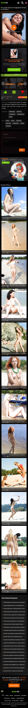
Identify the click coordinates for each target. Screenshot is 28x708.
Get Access (14, 685)
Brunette (19, 111)
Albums (11, 695)
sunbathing (15, 123)
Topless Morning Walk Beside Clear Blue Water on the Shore (15, 652)
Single (10, 116)
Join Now (6, 162)
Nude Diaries (17, 695)
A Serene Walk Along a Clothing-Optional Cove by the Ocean (15, 608)
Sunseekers (23, 695)
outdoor (8, 126)
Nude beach (12, 111)
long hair (8, 123)
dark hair (18, 120)
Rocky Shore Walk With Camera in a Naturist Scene (14, 661)
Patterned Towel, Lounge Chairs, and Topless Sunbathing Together (15, 614)
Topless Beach (20, 114)
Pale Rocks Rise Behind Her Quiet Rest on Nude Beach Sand (15, 639)
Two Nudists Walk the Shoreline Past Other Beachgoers (15, 630)
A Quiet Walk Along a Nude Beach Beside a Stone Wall (15, 658)
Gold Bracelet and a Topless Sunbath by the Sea (13, 624)
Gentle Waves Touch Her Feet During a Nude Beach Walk (15, 667)
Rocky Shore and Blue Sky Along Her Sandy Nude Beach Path (15, 655)
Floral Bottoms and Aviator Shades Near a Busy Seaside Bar (15, 627)
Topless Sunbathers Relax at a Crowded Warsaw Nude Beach (15, 605)
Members (13, 698)
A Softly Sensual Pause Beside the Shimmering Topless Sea (15, 649)
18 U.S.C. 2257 (8, 700)
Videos (7, 695)
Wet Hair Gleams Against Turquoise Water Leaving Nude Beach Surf (15, 633)
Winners (22, 97)
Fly (4, 3)
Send (22, 150)
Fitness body (12, 114)
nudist (7, 120)
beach (12, 120)
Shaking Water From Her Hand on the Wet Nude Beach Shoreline (15, 646)
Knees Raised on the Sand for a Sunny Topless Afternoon (15, 617)
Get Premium (9, 84)
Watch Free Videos (14, 69)
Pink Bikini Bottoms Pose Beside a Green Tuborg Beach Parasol (15, 602)
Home (3, 695)
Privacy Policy (15, 700)
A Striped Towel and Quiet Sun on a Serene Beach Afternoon (15, 621)
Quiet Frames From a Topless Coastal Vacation (13, 670)
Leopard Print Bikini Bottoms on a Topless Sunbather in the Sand (15, 642)
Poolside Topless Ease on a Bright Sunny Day (13, 636)
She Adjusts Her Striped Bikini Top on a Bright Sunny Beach (15, 664)
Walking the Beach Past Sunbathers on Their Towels (14, 611)
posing (22, 123)
